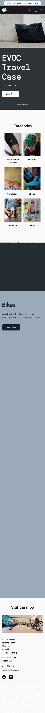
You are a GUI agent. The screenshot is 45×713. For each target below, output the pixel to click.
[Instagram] (11, 677)
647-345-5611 (8, 666)
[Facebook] (4, 677)
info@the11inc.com (10, 670)
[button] (22, 3)
